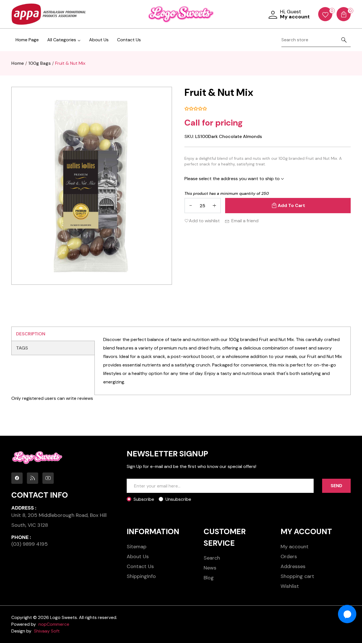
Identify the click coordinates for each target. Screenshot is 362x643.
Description (30, 334)
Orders (289, 556)
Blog (209, 577)
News (210, 567)
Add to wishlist (204, 221)
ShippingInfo (141, 576)
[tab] (53, 334)
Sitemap (136, 546)
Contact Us (129, 40)
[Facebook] (17, 478)
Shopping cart (297, 576)
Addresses (293, 566)
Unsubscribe (178, 499)
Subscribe (143, 499)
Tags (22, 348)
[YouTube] (48, 478)
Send (336, 486)
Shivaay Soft (47, 631)
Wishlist (290, 586)
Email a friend (244, 221)
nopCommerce (53, 624)
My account (295, 546)
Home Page (27, 40)
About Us (99, 40)
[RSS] (32, 478)
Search (212, 557)
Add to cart (291, 205)
